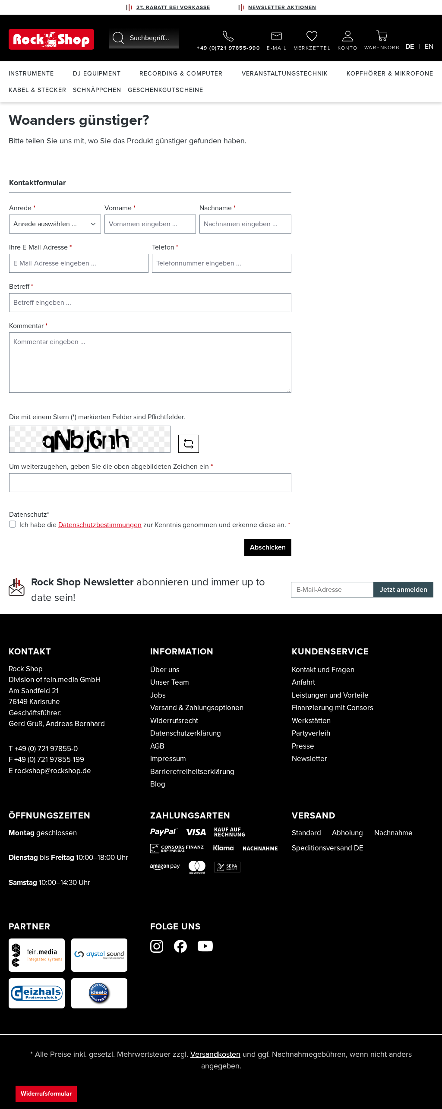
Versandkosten (215, 1054)
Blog (157, 784)
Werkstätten (311, 720)
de (409, 46)
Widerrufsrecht (174, 720)
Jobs (158, 695)
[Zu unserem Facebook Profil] (180, 946)
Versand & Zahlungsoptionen (196, 707)
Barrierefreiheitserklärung (192, 771)
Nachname (217, 208)
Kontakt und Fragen (323, 669)
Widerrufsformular (46, 1093)
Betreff (21, 286)
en (429, 46)
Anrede (22, 208)
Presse (303, 746)
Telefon (165, 247)
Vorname (120, 208)
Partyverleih (311, 733)
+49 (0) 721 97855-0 (46, 748)
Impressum (168, 758)
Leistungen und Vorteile (330, 695)
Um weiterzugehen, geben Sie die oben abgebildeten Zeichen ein (111, 466)
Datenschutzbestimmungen (100, 525)
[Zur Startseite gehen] (51, 39)
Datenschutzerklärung (185, 733)
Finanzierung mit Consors (332, 707)
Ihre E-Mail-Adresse (40, 247)
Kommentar (28, 326)
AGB (157, 746)
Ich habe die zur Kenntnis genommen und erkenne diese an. (154, 525)
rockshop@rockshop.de (53, 770)
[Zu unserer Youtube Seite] (205, 946)
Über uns (165, 669)
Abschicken (268, 547)
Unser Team (169, 682)
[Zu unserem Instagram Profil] (156, 946)
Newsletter (309, 758)
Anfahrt (303, 682)
